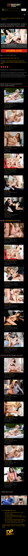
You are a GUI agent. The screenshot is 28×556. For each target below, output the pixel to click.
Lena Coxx (6, 398)
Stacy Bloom (8, 58)
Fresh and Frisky (7, 147)
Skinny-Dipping (7, 191)
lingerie (22, 61)
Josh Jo (15, 241)
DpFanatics (8, 173)
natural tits (20, 62)
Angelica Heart (7, 215)
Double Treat (7, 282)
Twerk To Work (7, 304)
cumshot (16, 62)
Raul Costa (10, 485)
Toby (18, 58)
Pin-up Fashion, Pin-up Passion (11, 347)
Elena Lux (6, 193)
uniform (11, 62)
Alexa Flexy (6, 106)
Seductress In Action (8, 373)
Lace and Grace (7, 395)
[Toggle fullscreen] (24, 45)
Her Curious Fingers (8, 482)
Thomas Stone (11, 328)
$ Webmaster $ (19, 525)
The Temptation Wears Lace (10, 169)
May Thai (6, 485)
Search (23, 9)
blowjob (10, 61)
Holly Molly (6, 150)
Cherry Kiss (6, 128)
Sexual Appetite (7, 326)
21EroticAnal (8, 107)
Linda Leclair (6, 306)
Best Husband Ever (8, 238)
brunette (8, 62)
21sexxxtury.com (5, 524)
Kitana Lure (6, 328)
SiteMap (8, 525)
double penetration (17, 61)
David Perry (12, 263)
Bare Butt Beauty (8, 125)
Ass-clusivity (7, 213)
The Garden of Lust (8, 103)
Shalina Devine (7, 241)
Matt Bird (11, 241)
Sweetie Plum (6, 350)
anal (7, 61)
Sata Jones (6, 376)
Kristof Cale (13, 58)
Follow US (13, 525)
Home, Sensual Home (9, 417)
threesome (3, 62)
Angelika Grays (7, 263)
